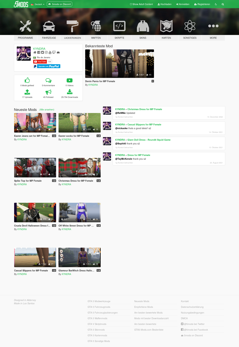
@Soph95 (120, 143)
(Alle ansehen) (46, 109)
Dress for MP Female (138, 155)
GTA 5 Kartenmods (97, 335)
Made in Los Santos (24, 303)
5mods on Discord (193, 335)
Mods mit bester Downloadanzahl (151, 318)
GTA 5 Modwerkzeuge (99, 301)
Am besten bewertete (145, 324)
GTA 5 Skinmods (96, 329)
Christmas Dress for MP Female (144, 109)
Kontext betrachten (125, 116)
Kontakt (185, 301)
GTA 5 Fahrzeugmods (99, 306)
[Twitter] (42, 52)
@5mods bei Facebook (195, 329)
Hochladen (166, 4)
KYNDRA (39, 48)
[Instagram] (46, 52)
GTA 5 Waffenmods (97, 318)
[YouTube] (50, 52)
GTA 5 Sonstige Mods (99, 341)
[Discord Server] (58, 52)
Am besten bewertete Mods (148, 312)
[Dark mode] (215, 4)
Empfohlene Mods (143, 306)
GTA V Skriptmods (97, 324)
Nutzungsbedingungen (192, 312)
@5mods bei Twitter (194, 324)
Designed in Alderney (25, 300)
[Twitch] (54, 52)
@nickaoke (121, 128)
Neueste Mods (141, 301)
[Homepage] (35, 52)
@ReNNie (120, 112)
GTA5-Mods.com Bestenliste (148, 329)
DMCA (184, 318)
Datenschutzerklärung (192, 306)
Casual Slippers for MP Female (144, 124)
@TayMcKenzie (123, 158)
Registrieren (203, 4)
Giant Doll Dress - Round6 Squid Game (149, 139)
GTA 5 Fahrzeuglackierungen (103, 312)
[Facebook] (38, 52)
